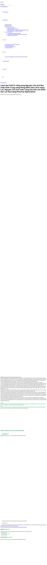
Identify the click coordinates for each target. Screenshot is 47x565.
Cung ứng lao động (9, 45)
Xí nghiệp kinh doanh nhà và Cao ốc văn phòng (17, 34)
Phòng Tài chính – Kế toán (12, 28)
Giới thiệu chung (8, 24)
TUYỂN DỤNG (6, 61)
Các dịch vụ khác (8, 47)
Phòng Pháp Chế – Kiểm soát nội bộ (15, 31)
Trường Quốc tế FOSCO (12, 35)
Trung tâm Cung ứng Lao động (13, 33)
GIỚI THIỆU (5, 20)
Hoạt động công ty (3, 82)
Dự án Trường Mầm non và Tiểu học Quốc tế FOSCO (16, 56)
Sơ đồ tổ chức (8, 25)
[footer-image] (13, 527)
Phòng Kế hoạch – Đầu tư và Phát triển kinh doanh (17, 30)
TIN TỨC (4, 69)
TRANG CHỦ (5, 12)
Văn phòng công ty (11, 27)
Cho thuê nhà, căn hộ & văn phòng (12, 44)
